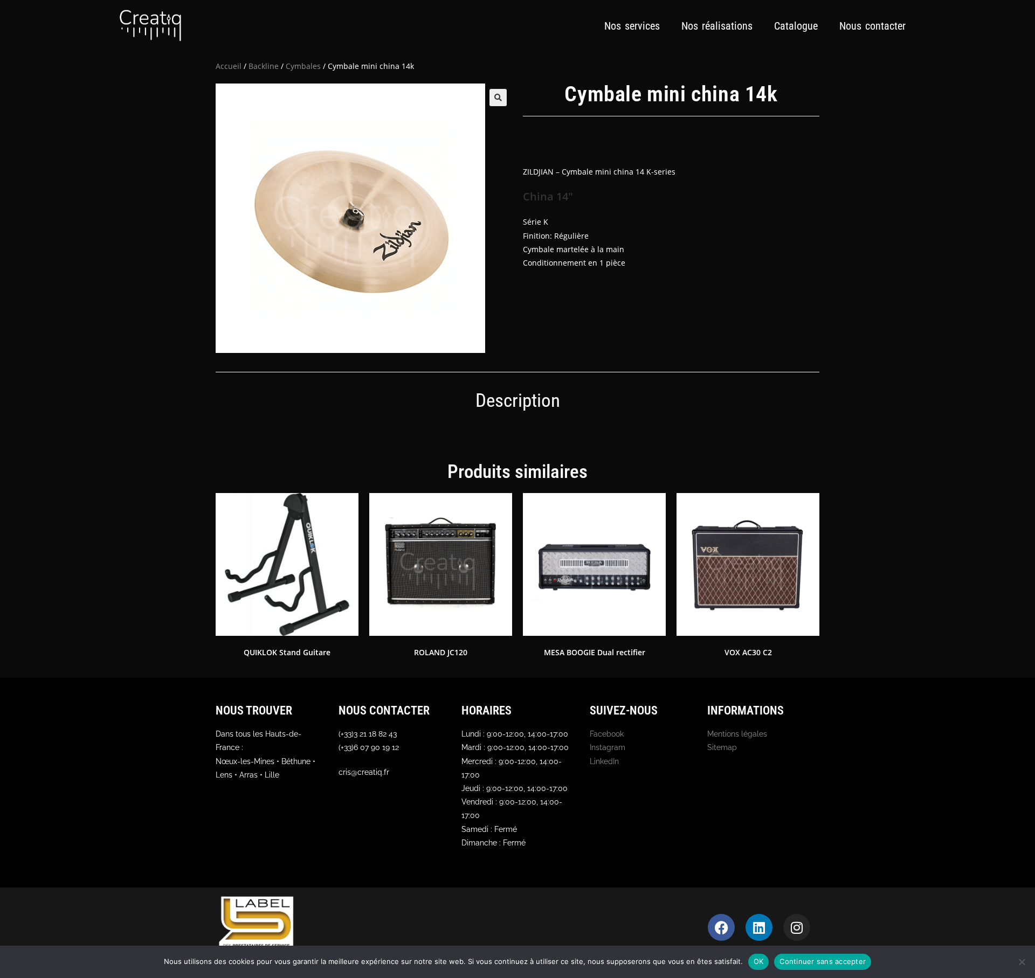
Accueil (229, 66)
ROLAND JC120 (440, 652)
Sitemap (722, 747)
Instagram (607, 747)
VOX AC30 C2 (748, 652)
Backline (264, 66)
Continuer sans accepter (822, 961)
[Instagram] (796, 927)
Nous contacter (872, 25)
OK (759, 961)
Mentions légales (737, 734)
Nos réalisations (717, 25)
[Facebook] (721, 927)
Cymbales (303, 66)
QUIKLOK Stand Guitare (287, 652)
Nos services (632, 25)
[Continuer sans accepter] (1021, 961)
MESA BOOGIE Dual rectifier (594, 652)
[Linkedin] (759, 927)
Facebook (607, 734)
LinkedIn (604, 761)
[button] (498, 97)
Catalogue (796, 25)
